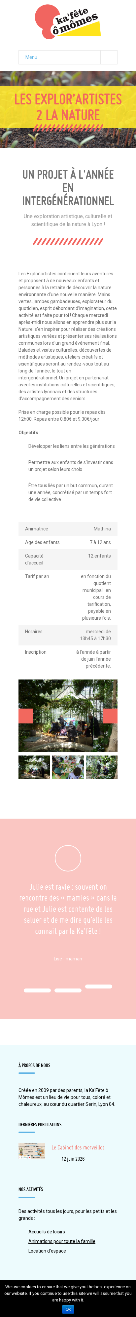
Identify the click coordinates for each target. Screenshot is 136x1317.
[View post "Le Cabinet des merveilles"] (31, 1156)
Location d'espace (47, 1251)
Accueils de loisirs (46, 1231)
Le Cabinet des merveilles (78, 1147)
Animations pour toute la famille (61, 1241)
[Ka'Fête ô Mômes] (68, 22)
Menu (31, 57)
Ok (68, 1309)
